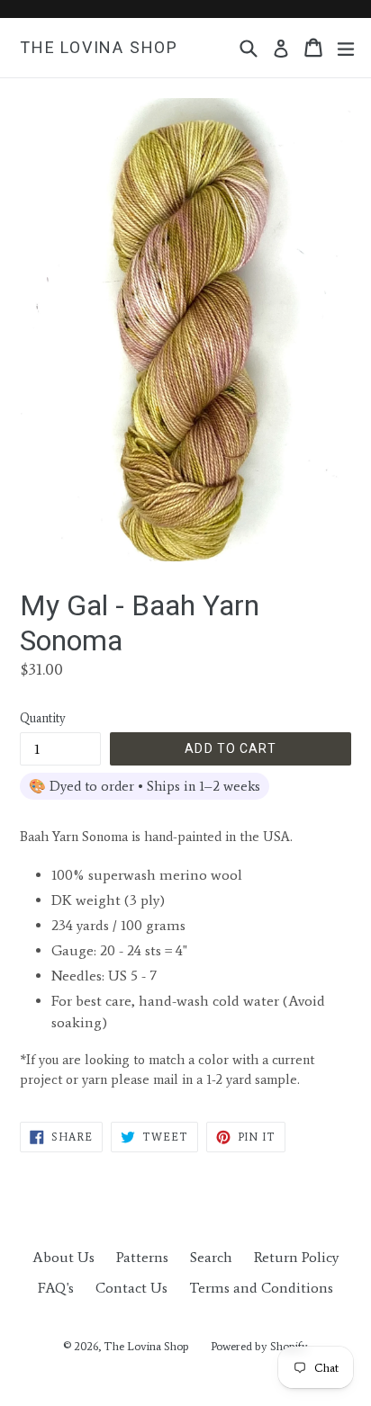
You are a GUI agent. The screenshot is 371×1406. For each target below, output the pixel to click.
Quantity (43, 718)
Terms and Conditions (261, 1287)
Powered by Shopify (259, 1346)
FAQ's (56, 1287)
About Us (63, 1257)
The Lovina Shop (99, 47)
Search (211, 1257)
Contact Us (131, 1287)
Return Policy (296, 1257)
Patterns (142, 1257)
